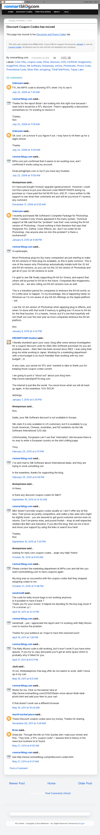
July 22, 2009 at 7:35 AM (26, 92)
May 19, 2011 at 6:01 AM (25, 678)
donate (80, 44)
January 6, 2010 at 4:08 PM (27, 239)
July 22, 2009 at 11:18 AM (26, 124)
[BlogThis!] (64, 58)
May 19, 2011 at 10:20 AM (26, 707)
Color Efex (20, 62)
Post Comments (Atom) (58, 793)
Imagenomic (84, 62)
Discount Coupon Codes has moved (30, 26)
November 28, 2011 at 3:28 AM (29, 723)
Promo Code (84, 65)
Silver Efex (32, 69)
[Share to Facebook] (69, 58)
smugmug (45, 69)
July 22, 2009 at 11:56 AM (26, 175)
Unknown (17, 83)
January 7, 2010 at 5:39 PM (27, 399)
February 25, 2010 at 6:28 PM (28, 477)
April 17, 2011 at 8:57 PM (25, 659)
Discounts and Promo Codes (51, 34)
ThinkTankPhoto (60, 69)
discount (54, 62)
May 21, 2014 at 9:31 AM (25, 761)
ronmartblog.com (22, 99)
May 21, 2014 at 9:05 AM (25, 745)
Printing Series (43, 12)
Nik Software (34, 65)
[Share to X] (67, 58)
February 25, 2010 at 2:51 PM (28, 451)
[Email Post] (54, 57)
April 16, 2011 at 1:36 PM (25, 637)
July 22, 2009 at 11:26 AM (26, 149)
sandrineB (18, 593)
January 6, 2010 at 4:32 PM (27, 331)
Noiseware (48, 65)
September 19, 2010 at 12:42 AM (29, 499)
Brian (15, 730)
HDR (63, 62)
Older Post (85, 783)
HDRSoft (72, 62)
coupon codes (14, 47)
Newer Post (17, 783)
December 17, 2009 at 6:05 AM (29, 204)
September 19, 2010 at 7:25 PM (29, 541)
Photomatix (69, 65)
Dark (66, 12)
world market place (23, 714)
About (57, 12)
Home (10, 12)
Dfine (46, 62)
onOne (58, 65)
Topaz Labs (77, 69)
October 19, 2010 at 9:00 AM (27, 557)
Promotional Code (16, 69)
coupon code (34, 62)
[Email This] (62, 58)
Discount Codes (24, 12)
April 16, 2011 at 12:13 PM (25, 611)
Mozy (22, 65)
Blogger (82, 823)
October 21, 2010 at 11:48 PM (27, 586)
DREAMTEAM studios (24, 338)
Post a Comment (19, 768)
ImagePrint (12, 65)
